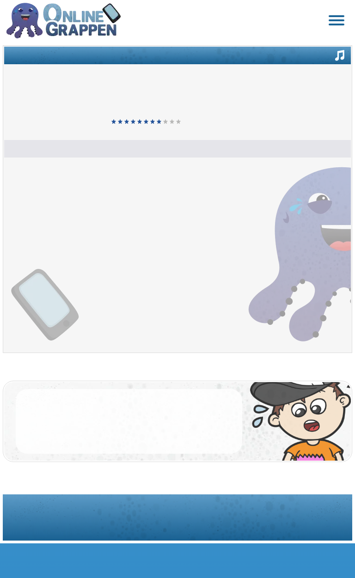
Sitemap (190, 525)
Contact (240, 525)
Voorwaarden (125, 525)
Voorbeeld (308, 53)
